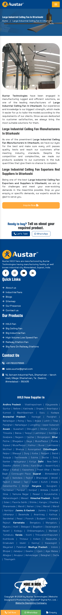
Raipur (6, 453)
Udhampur (8, 514)
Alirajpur (7, 555)
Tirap (55, 420)
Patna (6, 441)
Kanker (6, 461)
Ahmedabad (51, 473)
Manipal (53, 530)
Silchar (44, 428)
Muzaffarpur (41, 441)
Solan (7, 502)
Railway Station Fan (17, 342)
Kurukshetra (50, 494)
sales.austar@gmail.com (19, 368)
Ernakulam (8, 543)
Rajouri (6, 522)
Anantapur (52, 408)
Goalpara (7, 437)
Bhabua (20, 449)
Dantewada (21, 457)
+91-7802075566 (15, 363)
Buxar (41, 445)
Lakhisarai (52, 445)
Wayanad (8, 547)
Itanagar (36, 416)
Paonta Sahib (19, 502)
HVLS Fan (11, 324)
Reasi (20, 518)
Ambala (44, 490)
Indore (54, 547)
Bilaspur (16, 453)
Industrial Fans (14, 292)
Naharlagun (9, 420)
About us (11, 287)
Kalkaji (15, 469)
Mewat (25, 498)
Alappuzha (51, 538)
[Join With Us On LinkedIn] (33, 273)
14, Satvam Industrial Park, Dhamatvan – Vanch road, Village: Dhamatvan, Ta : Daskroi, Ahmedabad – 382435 (30, 378)
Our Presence (13, 305)
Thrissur (23, 538)
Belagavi (25, 526)
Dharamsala (9, 506)
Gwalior (29, 551)
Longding (35, 424)
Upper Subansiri (50, 424)
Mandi (21, 506)
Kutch (44, 481)
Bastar (45, 457)
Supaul (6, 445)
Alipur (6, 469)
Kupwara (53, 518)
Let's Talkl (22, 233)
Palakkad (21, 547)
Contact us (12, 310)
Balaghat (46, 555)
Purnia (54, 441)
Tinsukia (7, 433)
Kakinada (28, 408)
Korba (35, 453)
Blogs (9, 296)
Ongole (40, 408)
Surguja (7, 457)
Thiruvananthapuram (46, 534)
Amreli (54, 477)
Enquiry (53, 612)
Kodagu (18, 530)
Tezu (29, 420)
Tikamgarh (9, 559)
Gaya (29, 441)
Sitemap (10, 301)
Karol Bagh (37, 465)
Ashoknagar (31, 555)
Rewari (36, 494)
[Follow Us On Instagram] (15, 273)
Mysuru (7, 526)
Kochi (29, 534)
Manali (46, 506)
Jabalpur (18, 551)
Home (5, 20)
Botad (25, 486)
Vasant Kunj (51, 465)
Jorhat (54, 428)
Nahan (30, 506)
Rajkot (29, 477)
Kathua (53, 514)
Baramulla (24, 514)
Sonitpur (53, 433)
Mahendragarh (10, 498)
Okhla (26, 465)
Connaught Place (21, 473)
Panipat (21, 490)
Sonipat (33, 490)
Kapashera (28, 469)
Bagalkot (38, 526)
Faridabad (8, 490)
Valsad (16, 481)
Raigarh (45, 453)
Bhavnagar (42, 477)
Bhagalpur (17, 441)
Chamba (53, 502)
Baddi (56, 498)
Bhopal (6, 551)
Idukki (23, 543)
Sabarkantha (10, 486)
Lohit (47, 420)
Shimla (33, 502)
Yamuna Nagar (20, 494)
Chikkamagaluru (35, 530)
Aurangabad (34, 449)
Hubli (15, 526)
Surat (6, 477)
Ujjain (40, 551)
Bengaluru (35, 522)
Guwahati (18, 428)
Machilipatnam (25, 412)
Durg (26, 453)
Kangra (43, 502)
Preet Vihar (43, 469)
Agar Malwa (52, 551)
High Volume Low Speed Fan (22, 337)
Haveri (6, 530)
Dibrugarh (32, 428)
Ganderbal (8, 518)
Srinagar (53, 510)
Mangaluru (51, 522)
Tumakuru (8, 534)
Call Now (11, 612)
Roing (21, 420)
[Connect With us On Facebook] (5, 273)
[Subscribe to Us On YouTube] (23, 273)
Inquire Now (29, 205)
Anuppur (18, 555)
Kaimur (32, 445)
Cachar (30, 437)
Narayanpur (20, 461)
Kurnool (7, 412)
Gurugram (51, 486)
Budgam (41, 518)
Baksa (18, 433)
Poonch (30, 518)
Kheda (54, 481)
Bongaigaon (43, 437)
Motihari (7, 449)
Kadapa (55, 412)
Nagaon (19, 437)
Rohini (16, 465)
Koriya (32, 461)
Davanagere (51, 526)
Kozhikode (8, 538)
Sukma (34, 457)
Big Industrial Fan (15, 333)
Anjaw (38, 420)
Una (38, 506)
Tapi (26, 481)
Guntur (6, 408)
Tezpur (28, 433)
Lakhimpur (40, 433)
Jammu (42, 510)
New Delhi (52, 461)
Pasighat (52, 416)
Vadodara (17, 477)
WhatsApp (42, 233)
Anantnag (39, 514)
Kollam (36, 538)
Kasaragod (51, 543)
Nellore (16, 408)
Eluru (42, 412)
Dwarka (7, 465)
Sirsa (5, 494)
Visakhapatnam (33, 404)
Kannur (35, 543)
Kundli (54, 490)
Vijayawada (51, 404)
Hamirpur (9, 510)
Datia (56, 555)
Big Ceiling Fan (14, 328)
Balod (55, 453)
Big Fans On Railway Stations (22, 346)
